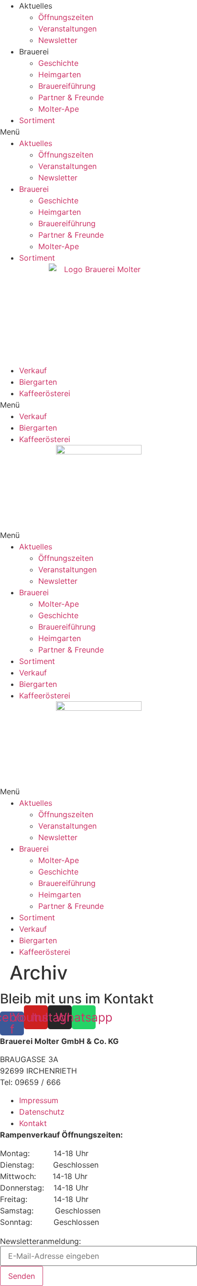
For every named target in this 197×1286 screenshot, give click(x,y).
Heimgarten (59, 74)
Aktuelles (35, 546)
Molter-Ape (58, 109)
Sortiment (37, 120)
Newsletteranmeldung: (40, 1241)
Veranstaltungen (67, 28)
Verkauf (33, 370)
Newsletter (57, 40)
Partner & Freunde (71, 97)
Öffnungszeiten (65, 17)
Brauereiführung (67, 86)
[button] (98, 131)
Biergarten (38, 382)
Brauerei (34, 592)
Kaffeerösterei (44, 393)
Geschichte (58, 63)
